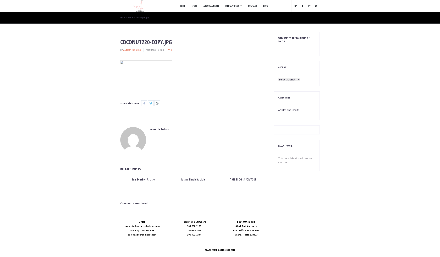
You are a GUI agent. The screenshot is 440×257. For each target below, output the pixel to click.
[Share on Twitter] (150, 103)
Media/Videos (232, 5)
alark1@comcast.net (142, 230)
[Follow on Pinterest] (316, 5)
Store (194, 5)
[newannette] (138, 6)
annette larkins (132, 50)
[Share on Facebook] (144, 103)
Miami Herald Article (193, 179)
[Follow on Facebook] (302, 5)
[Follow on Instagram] (309, 5)
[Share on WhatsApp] (157, 103)
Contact (252, 5)
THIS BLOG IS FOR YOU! (243, 179)
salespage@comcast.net (142, 234)
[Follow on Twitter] (295, 5)
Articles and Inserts (288, 110)
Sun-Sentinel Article (143, 179)
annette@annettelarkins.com (142, 226)
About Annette (211, 5)
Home (182, 5)
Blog (265, 5)
